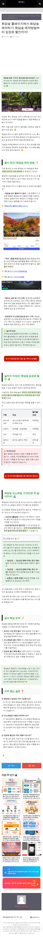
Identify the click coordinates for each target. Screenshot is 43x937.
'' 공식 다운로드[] (15, 271)
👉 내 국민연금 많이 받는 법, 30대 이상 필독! (21, 359)
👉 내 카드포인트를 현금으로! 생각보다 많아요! (21, 476)
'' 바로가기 (16, 206)
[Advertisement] (21, 58)
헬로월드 (21, 2)
